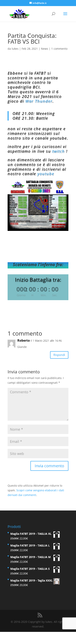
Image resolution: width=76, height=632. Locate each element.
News (44, 48)
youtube (45, 173)
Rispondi (59, 355)
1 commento (59, 48)
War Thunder (38, 101)
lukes (15, 48)
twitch (58, 151)
